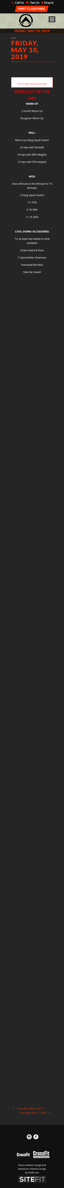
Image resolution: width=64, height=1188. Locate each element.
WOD (13, 38)
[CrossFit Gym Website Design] (32, 1179)
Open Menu (52, 19)
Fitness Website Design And (32, 1165)
